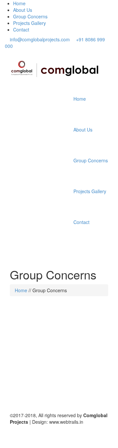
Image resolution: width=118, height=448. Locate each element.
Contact (21, 29)
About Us (22, 10)
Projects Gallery (29, 23)
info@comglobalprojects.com (40, 39)
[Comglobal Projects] (56, 69)
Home (19, 3)
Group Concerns (30, 16)
